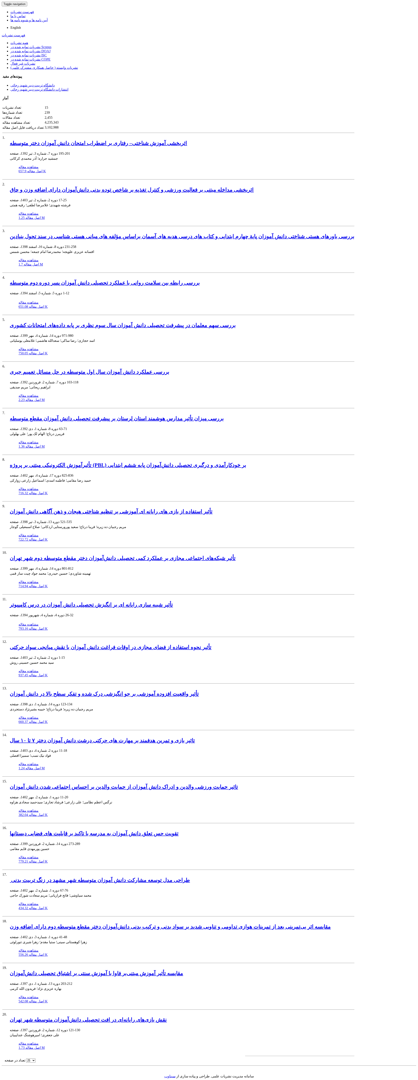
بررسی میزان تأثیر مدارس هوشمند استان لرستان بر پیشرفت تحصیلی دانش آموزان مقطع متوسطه (117, 418)
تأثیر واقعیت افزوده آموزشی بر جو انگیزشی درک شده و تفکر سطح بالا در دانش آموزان (104, 694)
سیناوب (169, 1076)
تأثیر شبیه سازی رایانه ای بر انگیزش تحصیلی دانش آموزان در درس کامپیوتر (91, 605)
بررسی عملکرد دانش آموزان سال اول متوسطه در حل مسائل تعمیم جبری (89, 372)
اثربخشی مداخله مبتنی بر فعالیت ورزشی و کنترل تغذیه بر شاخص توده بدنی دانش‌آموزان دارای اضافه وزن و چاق (132, 190)
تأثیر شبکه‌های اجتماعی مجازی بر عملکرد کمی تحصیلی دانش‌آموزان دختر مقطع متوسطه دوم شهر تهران (123, 558)
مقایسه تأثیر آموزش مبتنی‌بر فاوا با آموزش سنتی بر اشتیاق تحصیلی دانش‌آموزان (96, 973)
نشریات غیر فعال (22, 63)
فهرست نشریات (22, 12)
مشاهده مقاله (29, 167)
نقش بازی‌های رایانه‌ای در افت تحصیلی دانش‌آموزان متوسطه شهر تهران (88, 1019)
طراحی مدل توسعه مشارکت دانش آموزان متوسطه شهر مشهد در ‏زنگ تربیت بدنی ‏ (100, 880)
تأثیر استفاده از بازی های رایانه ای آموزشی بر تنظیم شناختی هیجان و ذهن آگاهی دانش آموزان (111, 511)
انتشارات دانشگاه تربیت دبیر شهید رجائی (39, 89)
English (15, 27)
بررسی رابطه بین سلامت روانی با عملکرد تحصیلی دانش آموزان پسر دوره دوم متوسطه (105, 283)
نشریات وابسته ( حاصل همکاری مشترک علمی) (44, 67)
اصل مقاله (32, 171)
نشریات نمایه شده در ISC (28, 55)
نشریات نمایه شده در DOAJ (30, 51)
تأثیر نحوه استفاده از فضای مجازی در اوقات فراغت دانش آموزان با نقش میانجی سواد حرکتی (110, 647)
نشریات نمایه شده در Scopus (30, 47)
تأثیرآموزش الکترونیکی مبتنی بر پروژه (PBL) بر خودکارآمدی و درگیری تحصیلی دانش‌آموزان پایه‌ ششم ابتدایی (128, 465)
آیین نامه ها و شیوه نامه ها (29, 20)
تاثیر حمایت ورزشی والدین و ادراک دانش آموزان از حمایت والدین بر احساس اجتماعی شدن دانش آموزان (124, 787)
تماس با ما (17, 16)
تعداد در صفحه (15, 1060)
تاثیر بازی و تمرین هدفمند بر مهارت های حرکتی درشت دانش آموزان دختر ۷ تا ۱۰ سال (102, 740)
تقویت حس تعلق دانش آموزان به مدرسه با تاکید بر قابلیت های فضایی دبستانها (94, 833)
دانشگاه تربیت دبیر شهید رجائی (32, 85)
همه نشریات (19, 43)
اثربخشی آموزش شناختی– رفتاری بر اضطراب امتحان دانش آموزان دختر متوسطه (98, 143)
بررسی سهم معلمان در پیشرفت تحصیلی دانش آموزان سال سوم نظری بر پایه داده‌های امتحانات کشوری (123, 325)
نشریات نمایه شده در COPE (30, 59)
